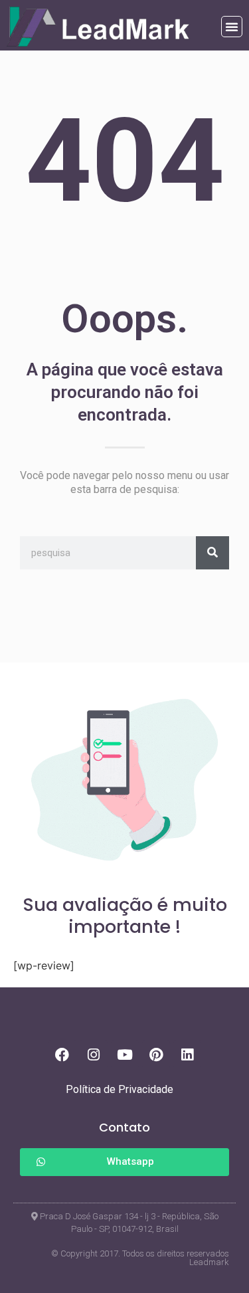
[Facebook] (62, 1054)
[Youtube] (125, 1054)
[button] (231, 26)
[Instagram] (94, 1054)
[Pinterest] (156, 1054)
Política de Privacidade (119, 1089)
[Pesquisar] (212, 552)
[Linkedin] (187, 1054)
